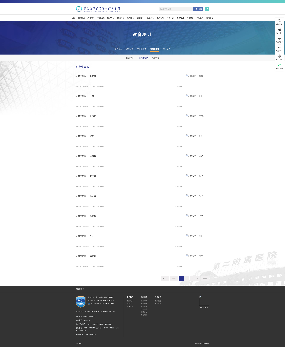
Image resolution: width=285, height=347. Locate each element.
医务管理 (160, 18)
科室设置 (101, 18)
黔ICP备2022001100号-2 (101, 300)
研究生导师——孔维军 (86, 216)
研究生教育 (154, 49)
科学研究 (170, 18)
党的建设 (140, 18)
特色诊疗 (144, 309)
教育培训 (180, 18)
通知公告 (129, 49)
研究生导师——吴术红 (86, 116)
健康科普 (120, 18)
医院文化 (150, 18)
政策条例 (158, 303)
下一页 (205, 278)
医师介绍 (110, 18)
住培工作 (166, 49)
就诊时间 (144, 301)
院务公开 (200, 18)
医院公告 (210, 18)
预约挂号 (144, 303)
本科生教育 (141, 49)
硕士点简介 (130, 58)
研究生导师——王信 (85, 96)
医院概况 (81, 18)
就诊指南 (144, 306)
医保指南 (144, 315)
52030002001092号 (102, 303)
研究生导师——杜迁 (85, 236)
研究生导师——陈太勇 (86, 256)
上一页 (174, 278)
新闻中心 (130, 18)
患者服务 (91, 18)
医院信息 (158, 301)
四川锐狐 (206, 344)
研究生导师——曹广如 (86, 176)
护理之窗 (190, 18)
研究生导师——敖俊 (85, 136)
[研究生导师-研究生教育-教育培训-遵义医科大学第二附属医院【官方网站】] (98, 9)
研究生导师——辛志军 (86, 156)
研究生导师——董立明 (86, 76)
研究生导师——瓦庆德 (86, 196)
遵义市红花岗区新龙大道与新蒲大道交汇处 (100, 311)
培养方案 (155, 58)
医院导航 (144, 312)
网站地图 (79, 344)
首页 (73, 18)
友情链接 (79, 289)
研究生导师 (143, 58)
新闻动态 (118, 49)
